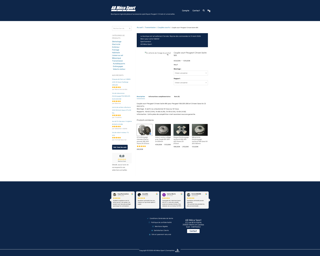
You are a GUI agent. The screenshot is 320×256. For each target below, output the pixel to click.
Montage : (178, 69)
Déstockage (116, 41)
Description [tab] (141, 96)
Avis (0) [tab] (177, 96)
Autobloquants (119, 63)
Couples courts (164, 27)
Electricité (116, 44)
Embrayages (118, 66)
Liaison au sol (117, 55)
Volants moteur (119, 69)
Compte (185, 10)
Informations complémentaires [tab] (159, 96)
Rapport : (177, 78)
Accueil (140, 27)
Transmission (117, 61)
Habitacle (116, 52)
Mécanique (116, 58)
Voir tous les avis (119, 147)
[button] (167, 54)
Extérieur (116, 47)
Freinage (115, 50)
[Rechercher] (130, 28)
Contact (196, 10)
